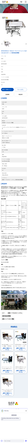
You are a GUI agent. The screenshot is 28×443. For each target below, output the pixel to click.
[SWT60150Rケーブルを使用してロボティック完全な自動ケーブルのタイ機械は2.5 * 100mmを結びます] (20, 336)
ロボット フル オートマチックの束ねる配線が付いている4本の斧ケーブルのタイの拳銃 (7, 390)
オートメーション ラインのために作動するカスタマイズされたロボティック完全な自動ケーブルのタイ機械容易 (7, 367)
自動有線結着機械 (6, 316)
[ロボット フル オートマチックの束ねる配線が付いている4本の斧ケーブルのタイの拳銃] (7, 381)
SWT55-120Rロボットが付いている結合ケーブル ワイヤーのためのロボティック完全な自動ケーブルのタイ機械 (20, 367)
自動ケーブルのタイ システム (15, 313)
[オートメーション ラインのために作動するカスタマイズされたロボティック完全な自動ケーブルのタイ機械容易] (7, 359)
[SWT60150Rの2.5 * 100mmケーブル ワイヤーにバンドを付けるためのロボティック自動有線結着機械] (14, 27)
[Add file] (2, 440)
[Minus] (26, 411)
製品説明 (20, 94)
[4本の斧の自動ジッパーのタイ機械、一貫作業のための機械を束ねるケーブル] (7, 336)
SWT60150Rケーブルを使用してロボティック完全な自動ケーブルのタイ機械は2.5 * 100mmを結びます (20, 345)
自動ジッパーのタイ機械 (8, 319)
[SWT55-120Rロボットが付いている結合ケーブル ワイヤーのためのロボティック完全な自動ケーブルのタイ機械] (20, 359)
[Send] (26, 440)
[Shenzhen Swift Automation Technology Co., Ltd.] (5, 2)
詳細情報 (7, 94)
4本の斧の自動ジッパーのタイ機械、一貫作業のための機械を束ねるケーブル (7, 345)
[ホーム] (14, 405)
